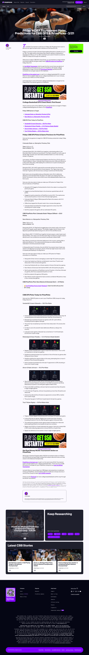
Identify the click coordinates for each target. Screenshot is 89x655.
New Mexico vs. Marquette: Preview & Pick (37, 116)
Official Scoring (55, 602)
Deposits (53, 599)
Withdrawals (53, 596)
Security (63, 649)
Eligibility (53, 607)
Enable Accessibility (75, 594)
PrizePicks (49, 107)
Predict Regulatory (77, 649)
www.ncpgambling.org (62, 623)
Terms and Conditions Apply (44, 100)
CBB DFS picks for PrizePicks (54, 61)
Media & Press (23, 596)
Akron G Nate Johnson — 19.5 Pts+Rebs (36, 128)
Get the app (79, 2)
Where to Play (54, 593)
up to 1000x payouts (45, 473)
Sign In (85, 2)
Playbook (3, 6)
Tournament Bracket (46, 69)
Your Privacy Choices (69, 649)
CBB (8, 6)
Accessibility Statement (56, 649)
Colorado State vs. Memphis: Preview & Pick (37, 114)
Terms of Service (48, 649)
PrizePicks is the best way (30, 462)
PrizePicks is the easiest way (31, 74)
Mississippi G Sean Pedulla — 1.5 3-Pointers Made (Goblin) (41, 126)
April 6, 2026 (25, 534)
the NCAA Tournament (30, 66)
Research (37, 591)
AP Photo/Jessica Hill (25, 536)
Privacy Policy (41, 649)
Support (52, 591)
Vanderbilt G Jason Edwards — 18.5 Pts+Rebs (38, 123)
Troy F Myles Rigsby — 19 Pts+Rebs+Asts (37, 131)
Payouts (52, 604)
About (21, 591)
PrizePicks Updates (39, 593)
